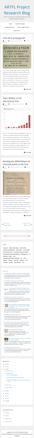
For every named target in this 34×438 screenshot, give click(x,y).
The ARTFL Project (20, 24)
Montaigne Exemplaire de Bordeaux (11, 258)
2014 (6, 393)
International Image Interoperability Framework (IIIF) (15, 254)
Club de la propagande (14, 37)
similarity (22, 260)
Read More (28, 89)
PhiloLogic (6, 412)
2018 (6, 391)
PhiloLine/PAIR (7, 418)
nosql (24, 258)
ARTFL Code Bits (8, 421)
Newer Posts (7, 225)
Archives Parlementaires (9, 250)
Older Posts (27, 225)
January (8, 387)
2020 (6, 369)
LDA (29, 254)
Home (10, 24)
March (8, 385)
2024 (6, 364)
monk (14, 256)
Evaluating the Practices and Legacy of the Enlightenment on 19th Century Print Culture (19, 288)
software (5, 262)
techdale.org (17, 436)
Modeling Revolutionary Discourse (12, 314)
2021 (6, 366)
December (9, 371)
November (9, 373)
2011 (6, 396)
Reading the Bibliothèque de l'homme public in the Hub (16, 163)
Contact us (17, 30)
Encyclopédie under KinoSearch (12, 347)
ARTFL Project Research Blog (21, 432)
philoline (10, 260)
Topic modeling (17, 262)
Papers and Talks (9, 27)
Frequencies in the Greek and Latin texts (14, 297)
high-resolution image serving (21, 252)
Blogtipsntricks (10, 434)
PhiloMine (6, 415)
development (19, 250)
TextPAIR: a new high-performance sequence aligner (16, 273)
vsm (23, 262)
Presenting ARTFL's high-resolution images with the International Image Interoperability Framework (19, 306)
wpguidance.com (26, 434)
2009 (6, 401)
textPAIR (11, 262)
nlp (21, 258)
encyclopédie (26, 250)
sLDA (27, 260)
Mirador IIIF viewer (7, 256)
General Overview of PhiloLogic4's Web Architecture (16, 322)
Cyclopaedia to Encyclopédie (16, 329)
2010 (6, 398)
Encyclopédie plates (8, 252)
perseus (5, 260)
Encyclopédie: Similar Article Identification (14, 281)
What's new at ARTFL (23, 27)
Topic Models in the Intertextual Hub (12, 100)
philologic (16, 260)
